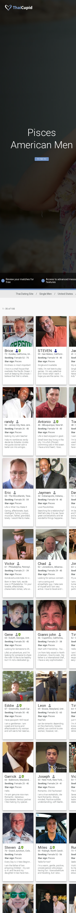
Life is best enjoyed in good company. (51, 436)
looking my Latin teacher (16, 436)
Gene (9, 634)
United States (65, 293)
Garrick (10, 776)
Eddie (9, 705)
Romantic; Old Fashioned (50, 791)
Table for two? (44, 862)
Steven (10, 847)
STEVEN (45, 351)
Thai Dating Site (24, 293)
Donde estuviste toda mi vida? (18, 578)
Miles (42, 847)
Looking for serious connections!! (51, 578)
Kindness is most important (18, 365)
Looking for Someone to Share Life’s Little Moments (18, 649)
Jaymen (44, 493)
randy (9, 422)
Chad (42, 564)
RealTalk (42, 720)
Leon (42, 705)
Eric (8, 493)
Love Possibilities (46, 507)
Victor (9, 564)
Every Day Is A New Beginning (18, 862)
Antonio (44, 422)
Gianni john (47, 634)
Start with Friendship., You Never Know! (51, 649)
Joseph (44, 776)
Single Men (45, 293)
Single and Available (47, 365)
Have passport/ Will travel (17, 720)
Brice (9, 351)
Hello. (7, 791)
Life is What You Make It (16, 507)
